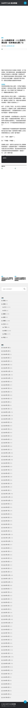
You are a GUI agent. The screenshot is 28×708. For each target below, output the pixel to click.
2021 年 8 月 (6, 548)
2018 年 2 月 (6, 690)
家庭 (4, 304)
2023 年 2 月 (6, 487)
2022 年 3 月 (6, 524)
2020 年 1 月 (6, 612)
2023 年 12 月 (6, 453)
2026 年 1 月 (6, 368)
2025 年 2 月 (6, 405)
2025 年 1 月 (6, 408)
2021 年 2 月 (6, 568)
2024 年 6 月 (6, 432)
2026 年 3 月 (6, 361)
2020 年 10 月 (6, 582)
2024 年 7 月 (6, 429)
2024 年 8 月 (6, 425)
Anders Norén (9, 705)
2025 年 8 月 (6, 385)
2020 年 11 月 (6, 578)
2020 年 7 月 (6, 592)
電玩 (5, 334)
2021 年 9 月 (6, 544)
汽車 (5, 327)
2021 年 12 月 (6, 534)
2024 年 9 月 (6, 422)
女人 (5, 307)
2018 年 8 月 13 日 (10, 46)
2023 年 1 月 (6, 490)
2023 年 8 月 (6, 466)
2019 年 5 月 (6, 639)
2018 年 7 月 (6, 673)
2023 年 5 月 (6, 476)
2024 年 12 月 (6, 412)
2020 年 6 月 (6, 595)
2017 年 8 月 (6, 697)
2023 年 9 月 (6, 463)
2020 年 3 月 (6, 605)
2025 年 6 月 (6, 391)
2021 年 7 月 (6, 551)
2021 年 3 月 (6, 565)
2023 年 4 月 (6, 480)
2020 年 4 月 (6, 602)
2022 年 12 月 (6, 493)
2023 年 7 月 (6, 470)
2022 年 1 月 (6, 531)
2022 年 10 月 (6, 500)
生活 (4, 324)
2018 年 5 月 (6, 680)
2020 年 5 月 (6, 599)
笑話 (4, 337)
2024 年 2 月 (6, 446)
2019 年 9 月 (6, 626)
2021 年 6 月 (6, 554)
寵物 (2, 37)
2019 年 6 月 (6, 636)
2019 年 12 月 (6, 616)
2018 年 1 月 (6, 694)
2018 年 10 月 (6, 663)
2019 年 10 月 (6, 622)
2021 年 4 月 (6, 561)
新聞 (4, 320)
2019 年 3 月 (6, 646)
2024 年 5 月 (6, 436)
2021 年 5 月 (6, 558)
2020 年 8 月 (6, 588)
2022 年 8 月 (6, 507)
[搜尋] (24, 289)
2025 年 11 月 (6, 374)
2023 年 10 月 (6, 459)
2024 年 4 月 (6, 439)
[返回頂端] (25, 701)
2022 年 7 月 (6, 510)
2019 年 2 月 (6, 650)
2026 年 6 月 (6, 351)
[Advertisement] (14, 20)
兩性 (4, 300)
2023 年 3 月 (6, 483)
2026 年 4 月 (6, 357)
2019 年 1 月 (6, 653)
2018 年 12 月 (6, 656)
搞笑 (4, 317)
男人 (5, 310)
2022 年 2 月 (6, 527)
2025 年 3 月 (6, 402)
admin (4, 158)
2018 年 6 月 (6, 677)
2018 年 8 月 (6, 670)
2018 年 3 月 (6, 687)
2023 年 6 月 (6, 473)
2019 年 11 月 (6, 619)
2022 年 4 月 (6, 520)
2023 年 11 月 (6, 456)
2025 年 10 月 (6, 378)
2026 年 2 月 (6, 364)
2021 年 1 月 (6, 571)
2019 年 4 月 (6, 643)
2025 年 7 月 (6, 388)
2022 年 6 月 (6, 514)
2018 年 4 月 (6, 684)
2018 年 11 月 (6, 660)
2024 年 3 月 (6, 442)
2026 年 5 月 (6, 354)
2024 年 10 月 (6, 419)
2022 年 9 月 (6, 504)
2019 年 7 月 (6, 633)
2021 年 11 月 (6, 537)
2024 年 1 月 (6, 449)
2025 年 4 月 (6, 398)
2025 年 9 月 (6, 381)
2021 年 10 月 (6, 541)
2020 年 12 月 (6, 575)
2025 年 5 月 (6, 395)
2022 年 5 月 (6, 517)
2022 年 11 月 (6, 497)
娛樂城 (3, 84)
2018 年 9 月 (6, 667)
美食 (5, 330)
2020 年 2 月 (6, 609)
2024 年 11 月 (6, 415)
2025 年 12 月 (6, 371)
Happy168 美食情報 (9, 3)
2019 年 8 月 (6, 629)
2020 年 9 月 (6, 585)
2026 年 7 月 (6, 347)
